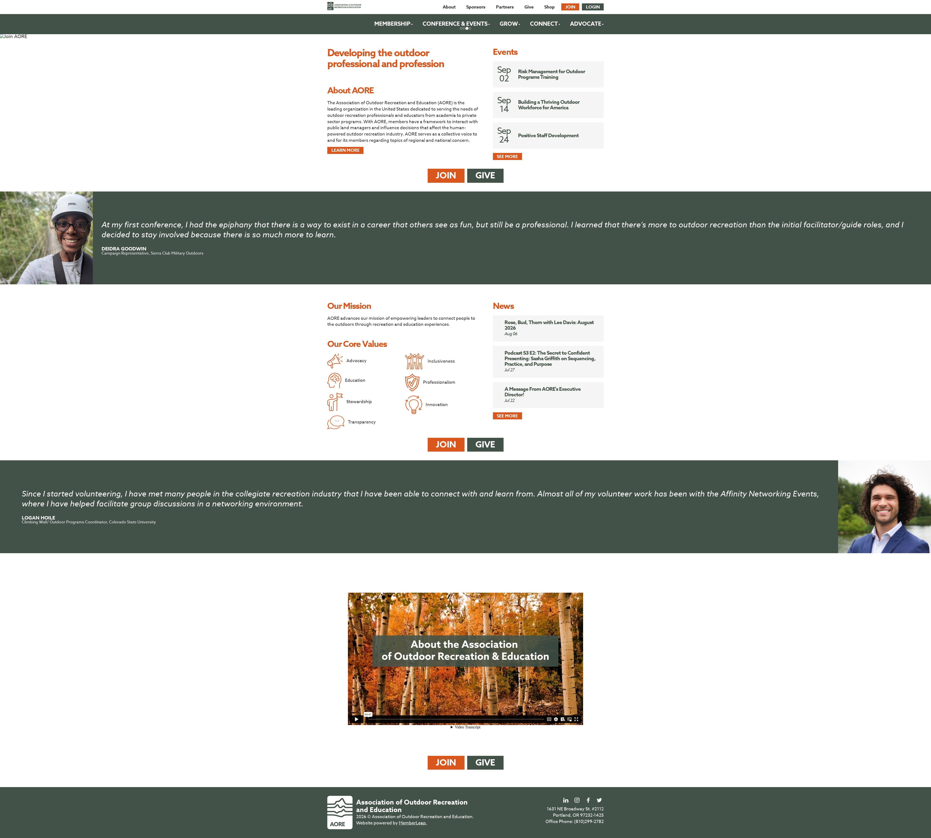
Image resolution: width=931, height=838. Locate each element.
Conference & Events (455, 24)
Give (529, 7)
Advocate (585, 24)
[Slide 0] (461, 28)
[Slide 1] (464, 28)
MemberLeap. (413, 823)
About (449, 7)
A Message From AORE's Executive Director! (543, 391)
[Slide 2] (467, 28)
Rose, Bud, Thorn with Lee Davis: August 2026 (549, 325)
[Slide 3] (470, 28)
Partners (505, 7)
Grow (509, 24)
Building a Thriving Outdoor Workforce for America (549, 104)
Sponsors (475, 7)
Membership (392, 24)
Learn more (345, 150)
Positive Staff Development (548, 135)
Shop (549, 7)
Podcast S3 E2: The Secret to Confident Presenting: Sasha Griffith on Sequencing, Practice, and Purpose (550, 358)
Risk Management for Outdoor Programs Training (551, 74)
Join (570, 7)
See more (507, 156)
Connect (544, 24)
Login (593, 7)
